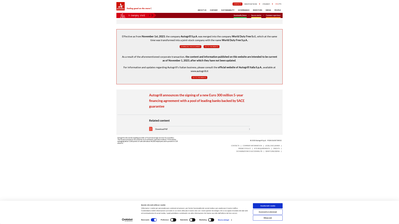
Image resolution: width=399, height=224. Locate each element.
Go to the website (211, 46)
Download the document (190, 46)
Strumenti (266, 4)
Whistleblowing (272, 151)
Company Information (252, 146)
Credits (276, 148)
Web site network (250, 4)
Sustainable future (240, 15)
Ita (280, 4)
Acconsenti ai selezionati (268, 212)
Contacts (235, 146)
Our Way (214, 10)
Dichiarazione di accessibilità (249, 151)
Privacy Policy (244, 148)
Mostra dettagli (223, 220)
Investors (257, 10)
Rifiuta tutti (268, 218)
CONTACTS (237, 4)
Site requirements (262, 148)
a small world (136, 15)
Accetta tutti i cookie (267, 206)
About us (202, 10)
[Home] (120, 7)
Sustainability (227, 10)
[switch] (173, 220)
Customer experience (273, 15)
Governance (243, 10)
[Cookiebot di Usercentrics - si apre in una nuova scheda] (127, 220)
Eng (276, 4)
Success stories (256, 15)
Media (268, 10)
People (278, 10)
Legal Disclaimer (272, 146)
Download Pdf (161, 129)
